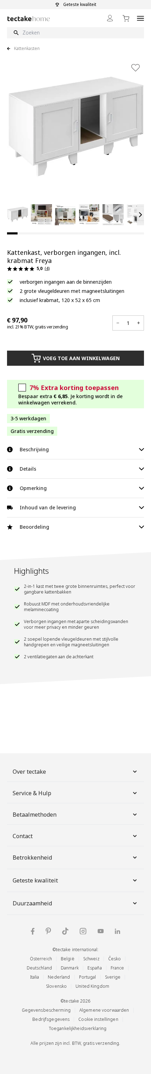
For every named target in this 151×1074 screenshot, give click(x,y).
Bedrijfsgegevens (51, 1019)
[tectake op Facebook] (32, 931)
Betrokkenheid (32, 857)
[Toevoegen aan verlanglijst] (135, 67)
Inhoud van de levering (48, 507)
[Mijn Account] (110, 18)
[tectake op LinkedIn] (117, 931)
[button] (17, 214)
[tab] (12, 233)
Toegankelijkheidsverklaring (77, 1028)
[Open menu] (140, 18)
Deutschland (39, 968)
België (67, 959)
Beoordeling (34, 526)
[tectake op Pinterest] (48, 931)
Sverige (113, 977)
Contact (23, 836)
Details (28, 468)
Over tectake (29, 771)
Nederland (59, 977)
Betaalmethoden (35, 814)
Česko (114, 959)
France (117, 968)
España (94, 968)
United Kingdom (92, 986)
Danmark (70, 968)
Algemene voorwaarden (104, 1010)
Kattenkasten (27, 48)
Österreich (41, 959)
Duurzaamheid (32, 903)
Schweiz (91, 959)
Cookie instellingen (98, 1019)
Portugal (87, 977)
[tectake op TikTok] (65, 931)
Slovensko (56, 986)
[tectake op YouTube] (101, 931)
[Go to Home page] (28, 18)
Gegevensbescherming (46, 1010)
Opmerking (33, 488)
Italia (34, 977)
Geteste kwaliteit (35, 880)
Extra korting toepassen (74, 387)
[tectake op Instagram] (83, 931)
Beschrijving (34, 449)
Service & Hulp (32, 793)
